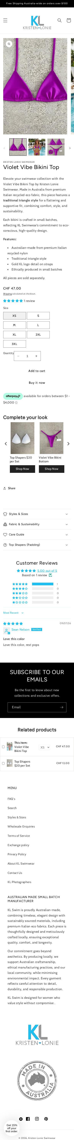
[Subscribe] (61, 707)
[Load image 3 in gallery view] (55, 147)
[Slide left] (4, 148)
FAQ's (11, 799)
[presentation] (6, 444)
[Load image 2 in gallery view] (36, 147)
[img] (13, 623)
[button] (5, 20)
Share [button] (12, 488)
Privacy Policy (17, 854)
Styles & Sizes (17, 817)
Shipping (7, 293)
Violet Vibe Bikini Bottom (50, 459)
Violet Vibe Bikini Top (21, 747)
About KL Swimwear (21, 863)
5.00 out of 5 (47, 571)
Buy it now (37, 383)
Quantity (8, 353)
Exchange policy (18, 845)
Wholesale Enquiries (21, 826)
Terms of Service (19, 836)
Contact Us (15, 873)
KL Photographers (19, 882)
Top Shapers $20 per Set (21, 459)
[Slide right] (70, 148)
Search (12, 808)
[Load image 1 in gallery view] (17, 147)
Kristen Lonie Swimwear (41, 1138)
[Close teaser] (21, 1119)
